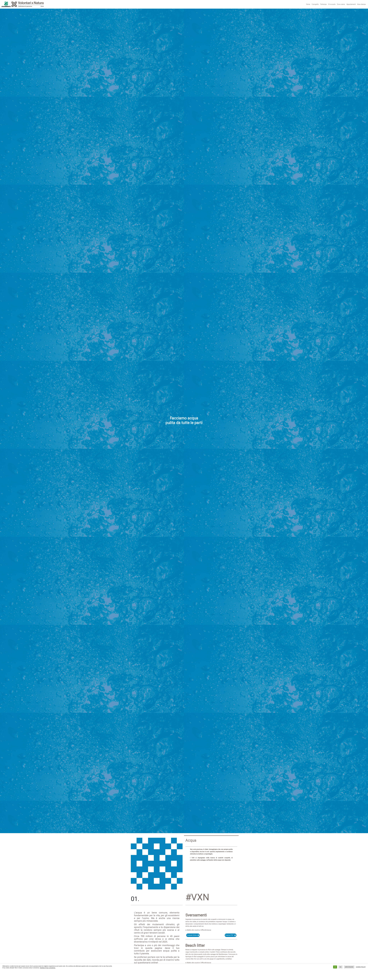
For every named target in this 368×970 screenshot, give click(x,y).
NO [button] (340, 967)
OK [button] (335, 967)
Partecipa (323, 4)
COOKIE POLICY (361, 967)
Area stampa (361, 4)
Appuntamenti (351, 4)
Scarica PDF (229, 935)
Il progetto (315, 4)
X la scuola (331, 4)
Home (308, 4)
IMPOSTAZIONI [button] (349, 967)
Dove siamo (341, 4)
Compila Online (192, 935)
